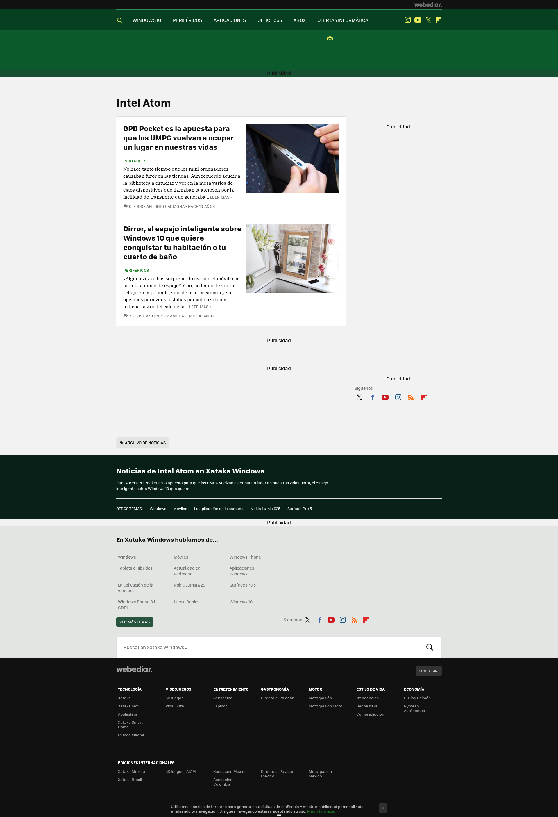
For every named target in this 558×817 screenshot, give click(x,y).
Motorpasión (320, 697)
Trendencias (367, 697)
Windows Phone (245, 557)
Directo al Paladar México (277, 773)
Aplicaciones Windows (242, 571)
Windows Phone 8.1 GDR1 (136, 604)
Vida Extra (175, 706)
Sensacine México (230, 771)
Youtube (417, 20)
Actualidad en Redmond (187, 571)
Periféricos (136, 270)
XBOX (300, 20)
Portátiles (134, 160)
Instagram (407, 20)
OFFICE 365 (269, 20)
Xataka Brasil (130, 779)
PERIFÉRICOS (187, 20)
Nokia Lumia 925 (265, 508)
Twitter (428, 20)
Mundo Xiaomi (131, 735)
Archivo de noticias (145, 442)
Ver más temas (134, 622)
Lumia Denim (186, 602)
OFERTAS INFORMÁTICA (342, 20)
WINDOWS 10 (147, 20)
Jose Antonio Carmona (160, 206)
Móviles (180, 508)
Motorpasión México (320, 773)
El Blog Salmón (417, 697)
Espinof (220, 706)
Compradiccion (370, 714)
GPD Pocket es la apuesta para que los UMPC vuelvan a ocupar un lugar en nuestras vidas (178, 137)
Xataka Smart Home (130, 724)
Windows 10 (241, 602)
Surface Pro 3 (299, 508)
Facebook (372, 396)
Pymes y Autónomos (414, 708)
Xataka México (131, 771)
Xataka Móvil (129, 706)
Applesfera (127, 714)
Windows (158, 508)
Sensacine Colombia (223, 782)
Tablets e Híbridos (135, 568)
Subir (424, 670)
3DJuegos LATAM (181, 771)
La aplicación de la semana (219, 508)
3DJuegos (174, 697)
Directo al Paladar (277, 697)
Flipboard (438, 20)
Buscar (430, 647)
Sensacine (223, 697)
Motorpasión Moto (325, 706)
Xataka (124, 697)
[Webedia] (428, 4)
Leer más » (221, 197)
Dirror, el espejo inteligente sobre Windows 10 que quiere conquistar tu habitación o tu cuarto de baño (182, 242)
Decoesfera (367, 706)
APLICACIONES (230, 20)
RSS (411, 396)
